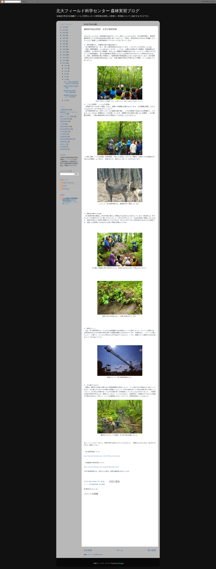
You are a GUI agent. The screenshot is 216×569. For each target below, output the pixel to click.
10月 (66, 71)
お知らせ (63, 144)
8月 (65, 76)
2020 (64, 44)
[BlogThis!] (112, 481)
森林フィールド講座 (66, 116)
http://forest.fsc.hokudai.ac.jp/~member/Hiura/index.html (101, 467)
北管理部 (63, 147)
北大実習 (102, 484)
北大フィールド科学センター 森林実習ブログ (98, 10)
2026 (64, 27)
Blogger (121, 563)
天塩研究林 (64, 136)
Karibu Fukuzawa (68, 183)
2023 (64, 35)
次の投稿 (88, 550)
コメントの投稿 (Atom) (95, 554)
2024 (64, 32)
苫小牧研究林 (93, 484)
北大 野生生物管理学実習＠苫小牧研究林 (71, 82)
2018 (64, 49)
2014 (64, 60)
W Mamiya (65, 189)
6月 (65, 100)
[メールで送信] (110, 481)
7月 (65, 79)
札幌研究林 (64, 142)
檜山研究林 (64, 149)
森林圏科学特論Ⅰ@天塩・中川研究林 (70, 96)
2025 (64, 30)
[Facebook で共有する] (116, 481)
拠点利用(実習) (65, 129)
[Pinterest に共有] (119, 481)
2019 (64, 46)
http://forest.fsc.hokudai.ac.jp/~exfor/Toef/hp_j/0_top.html (102, 456)
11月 (66, 68)
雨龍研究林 (64, 121)
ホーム (120, 550)
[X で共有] (114, 481)
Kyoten (64, 186)
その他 (62, 124)
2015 (64, 57)
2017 (64, 52)
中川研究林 (64, 131)
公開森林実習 (64, 110)
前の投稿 (152, 550)
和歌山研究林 (64, 126)
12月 (66, 65)
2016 (64, 55)
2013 (64, 63)
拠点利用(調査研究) (66, 139)
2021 (64, 41)
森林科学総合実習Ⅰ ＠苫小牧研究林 (70, 91)
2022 (64, 38)
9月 (65, 74)
